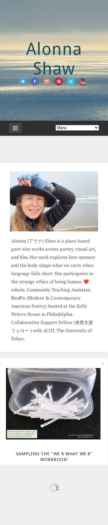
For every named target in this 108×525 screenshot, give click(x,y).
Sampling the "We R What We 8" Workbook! (54, 456)
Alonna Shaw (54, 58)
